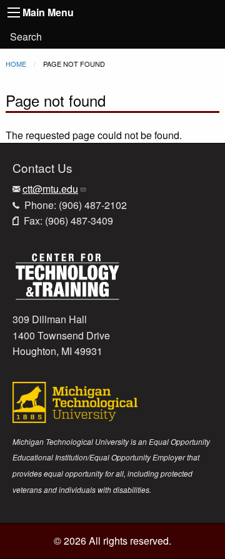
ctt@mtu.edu (50, 189)
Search (26, 36)
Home (16, 64)
